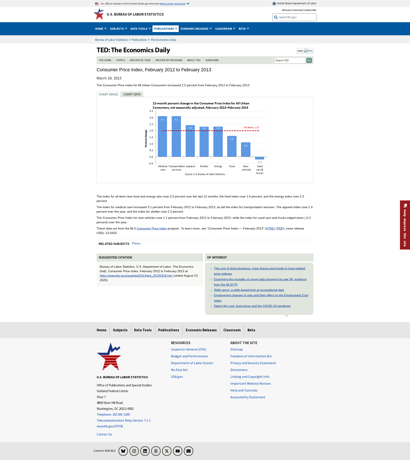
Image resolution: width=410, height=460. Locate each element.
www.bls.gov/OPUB (110, 426)
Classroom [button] (224, 29)
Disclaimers (238, 370)
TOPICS (120, 60)
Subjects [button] (117, 29)
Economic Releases (201, 330)
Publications (139, 40)
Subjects (120, 330)
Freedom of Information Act (251, 356)
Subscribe (310, 10)
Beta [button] (242, 29)
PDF (280, 228)
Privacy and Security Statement (253, 363)
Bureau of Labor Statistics (111, 40)
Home (101, 330)
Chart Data (132, 94)
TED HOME (105, 60)
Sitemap (236, 349)
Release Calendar (292, 10)
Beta (251, 330)
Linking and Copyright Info (249, 376)
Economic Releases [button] (195, 29)
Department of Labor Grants (192, 363)
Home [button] (99, 29)
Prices (136, 243)
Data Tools (143, 330)
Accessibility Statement (247, 397)
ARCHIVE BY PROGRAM (168, 60)
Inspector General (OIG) (188, 349)
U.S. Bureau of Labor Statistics (135, 14)
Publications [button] (164, 29)
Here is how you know (172, 3)
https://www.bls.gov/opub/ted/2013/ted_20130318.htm (136, 275)
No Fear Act (179, 370)
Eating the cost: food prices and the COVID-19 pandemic (252, 306)
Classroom (232, 330)
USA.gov (177, 376)
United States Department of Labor (296, 3)
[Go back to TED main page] (196, 51)
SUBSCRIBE (212, 60)
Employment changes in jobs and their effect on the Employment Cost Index (261, 298)
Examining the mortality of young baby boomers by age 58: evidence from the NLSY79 (260, 281)
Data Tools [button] (139, 29)
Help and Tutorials (244, 390)
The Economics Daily (163, 40)
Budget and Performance (189, 356)
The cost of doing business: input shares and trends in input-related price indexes (259, 271)
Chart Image (108, 94)
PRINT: (300, 50)
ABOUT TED (194, 60)
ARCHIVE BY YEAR (140, 60)
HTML (270, 228)
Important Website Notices (250, 383)
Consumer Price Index (152, 228)
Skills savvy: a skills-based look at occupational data (249, 290)
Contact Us (104, 434)
